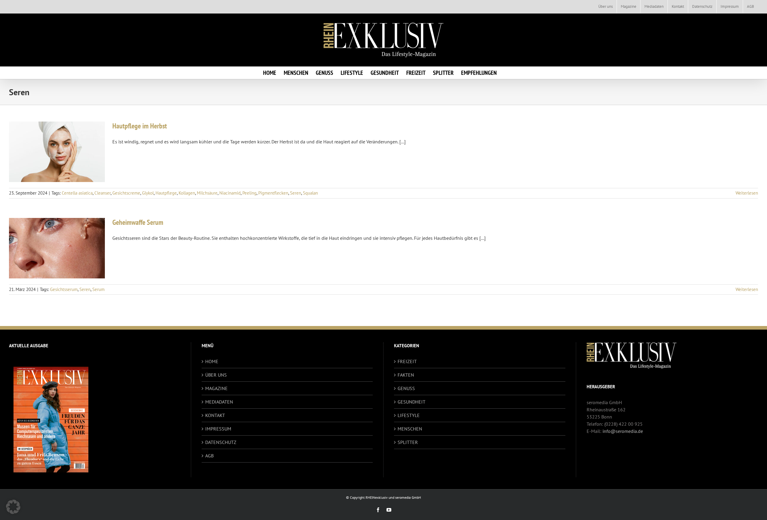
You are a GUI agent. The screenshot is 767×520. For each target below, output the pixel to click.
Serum (98, 289)
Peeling (249, 193)
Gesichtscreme (126, 193)
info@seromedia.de (623, 431)
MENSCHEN (410, 429)
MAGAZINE (216, 388)
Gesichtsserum (64, 289)
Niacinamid (230, 193)
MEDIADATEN (219, 402)
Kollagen (187, 193)
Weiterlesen (747, 193)
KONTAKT (215, 415)
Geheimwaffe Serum (137, 222)
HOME (211, 361)
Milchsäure (207, 193)
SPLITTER (408, 442)
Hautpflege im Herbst (139, 126)
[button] (13, 507)
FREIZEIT (407, 361)
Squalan (310, 193)
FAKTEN (406, 375)
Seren (295, 193)
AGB (209, 456)
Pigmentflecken (273, 193)
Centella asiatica (77, 193)
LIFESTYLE (409, 415)
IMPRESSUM (218, 429)
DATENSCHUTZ (220, 442)
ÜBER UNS (216, 375)
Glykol (148, 193)
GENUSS (406, 388)
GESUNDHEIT (411, 402)
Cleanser (102, 193)
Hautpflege (166, 193)
